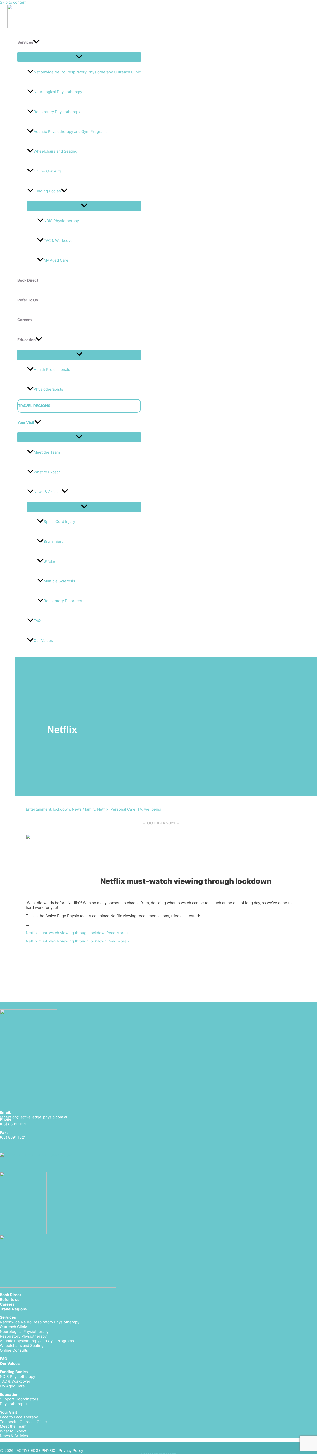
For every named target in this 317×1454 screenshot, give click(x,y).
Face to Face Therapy (19, 1417)
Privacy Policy (71, 1450)
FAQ (37, 620)
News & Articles (48, 491)
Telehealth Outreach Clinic (23, 1421)
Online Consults (48, 171)
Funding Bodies (47, 191)
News (77, 809)
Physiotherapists (48, 389)
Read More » (77, 932)
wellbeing (152, 809)
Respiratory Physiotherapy (57, 111)
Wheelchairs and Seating (55, 151)
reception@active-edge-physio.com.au (34, 1117)
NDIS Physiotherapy (61, 220)
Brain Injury (54, 541)
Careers (7, 1304)
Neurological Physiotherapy (58, 91)
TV (139, 809)
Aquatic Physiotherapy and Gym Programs (70, 131)
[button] (36, 42)
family (90, 809)
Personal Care (122, 809)
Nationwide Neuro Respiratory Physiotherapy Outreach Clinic (87, 72)
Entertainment (38, 809)
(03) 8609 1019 (13, 1124)
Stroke (49, 561)
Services (8, 1317)
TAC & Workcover (59, 240)
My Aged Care (56, 260)
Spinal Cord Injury (59, 521)
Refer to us (9, 1299)
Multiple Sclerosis (59, 581)
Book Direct (10, 1294)
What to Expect (47, 472)
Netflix (102, 809)
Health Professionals (52, 369)
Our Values (10, 1363)
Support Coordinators (19, 1399)
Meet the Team (47, 452)
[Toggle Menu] (79, 57)
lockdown (61, 809)
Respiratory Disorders (63, 601)
